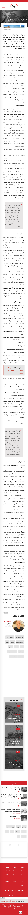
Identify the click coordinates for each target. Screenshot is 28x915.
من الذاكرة (7, 881)
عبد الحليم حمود (16, 714)
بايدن (13, 827)
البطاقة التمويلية (19, 642)
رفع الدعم (16, 647)
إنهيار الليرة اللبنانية (19, 637)
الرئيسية (22, 867)
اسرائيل (18, 827)
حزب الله (18, 832)
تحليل (18, 751)
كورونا (22, 885)
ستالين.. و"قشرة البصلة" (15, 816)
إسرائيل (24, 827)
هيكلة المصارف (12, 657)
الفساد (22, 647)
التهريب (7, 642)
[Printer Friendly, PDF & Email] (6, 613)
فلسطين (24, 836)
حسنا (20, 912)
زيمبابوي (10, 647)
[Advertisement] (14, 673)
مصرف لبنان (20, 657)
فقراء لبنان (14, 652)
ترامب (8, 827)
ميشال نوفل (17, 760)
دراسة (14, 878)
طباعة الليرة (21, 652)
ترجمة (14, 813)
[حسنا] (26, 909)
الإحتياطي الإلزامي (10, 637)
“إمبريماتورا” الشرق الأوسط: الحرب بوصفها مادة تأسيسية (14, 718)
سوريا (7, 832)
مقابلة (14, 881)
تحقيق (22, 874)
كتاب (22, 881)
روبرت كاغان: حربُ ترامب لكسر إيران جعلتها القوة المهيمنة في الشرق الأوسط (11, 810)
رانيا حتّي (18, 737)
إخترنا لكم (18, 813)
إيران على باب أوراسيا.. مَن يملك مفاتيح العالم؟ (14, 764)
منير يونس (22, 30)
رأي (18, 705)
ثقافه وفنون (7, 871)
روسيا (12, 832)
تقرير (18, 728)
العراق (22, 871)
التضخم (12, 642)
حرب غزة (24, 832)
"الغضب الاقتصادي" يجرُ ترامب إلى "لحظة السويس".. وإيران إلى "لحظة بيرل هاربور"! (11, 796)
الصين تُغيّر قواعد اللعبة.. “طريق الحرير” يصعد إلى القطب (14, 741)
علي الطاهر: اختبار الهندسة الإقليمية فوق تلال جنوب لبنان (11, 788)
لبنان (9, 652)
